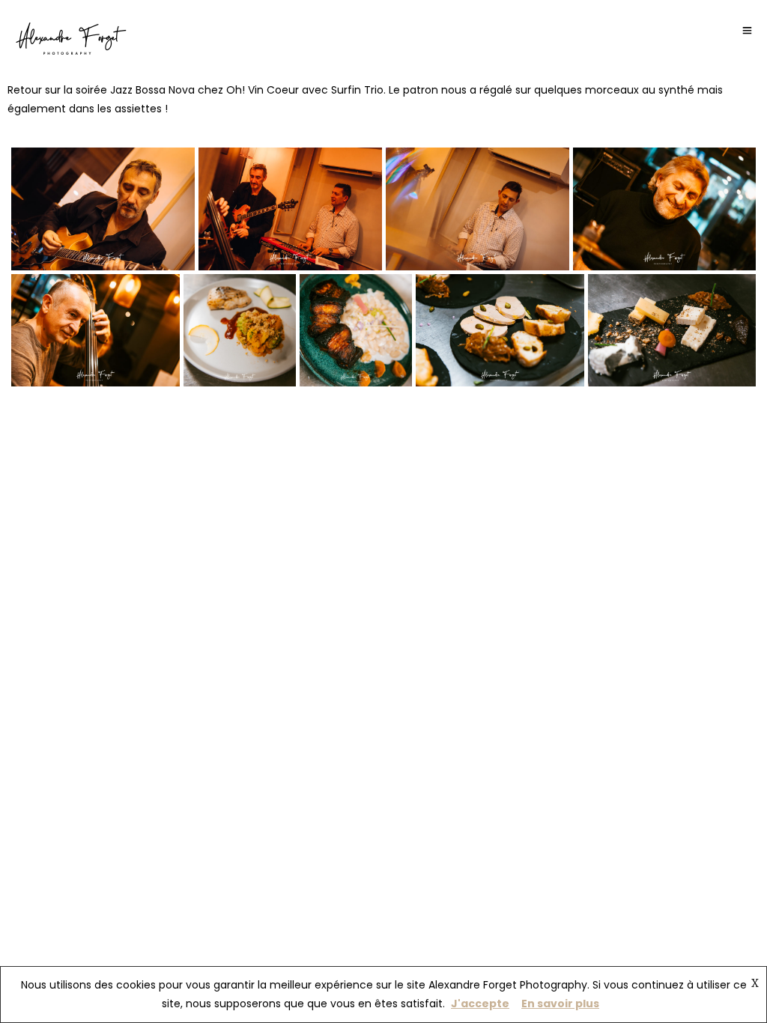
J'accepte (480, 1003)
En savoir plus (560, 1003)
